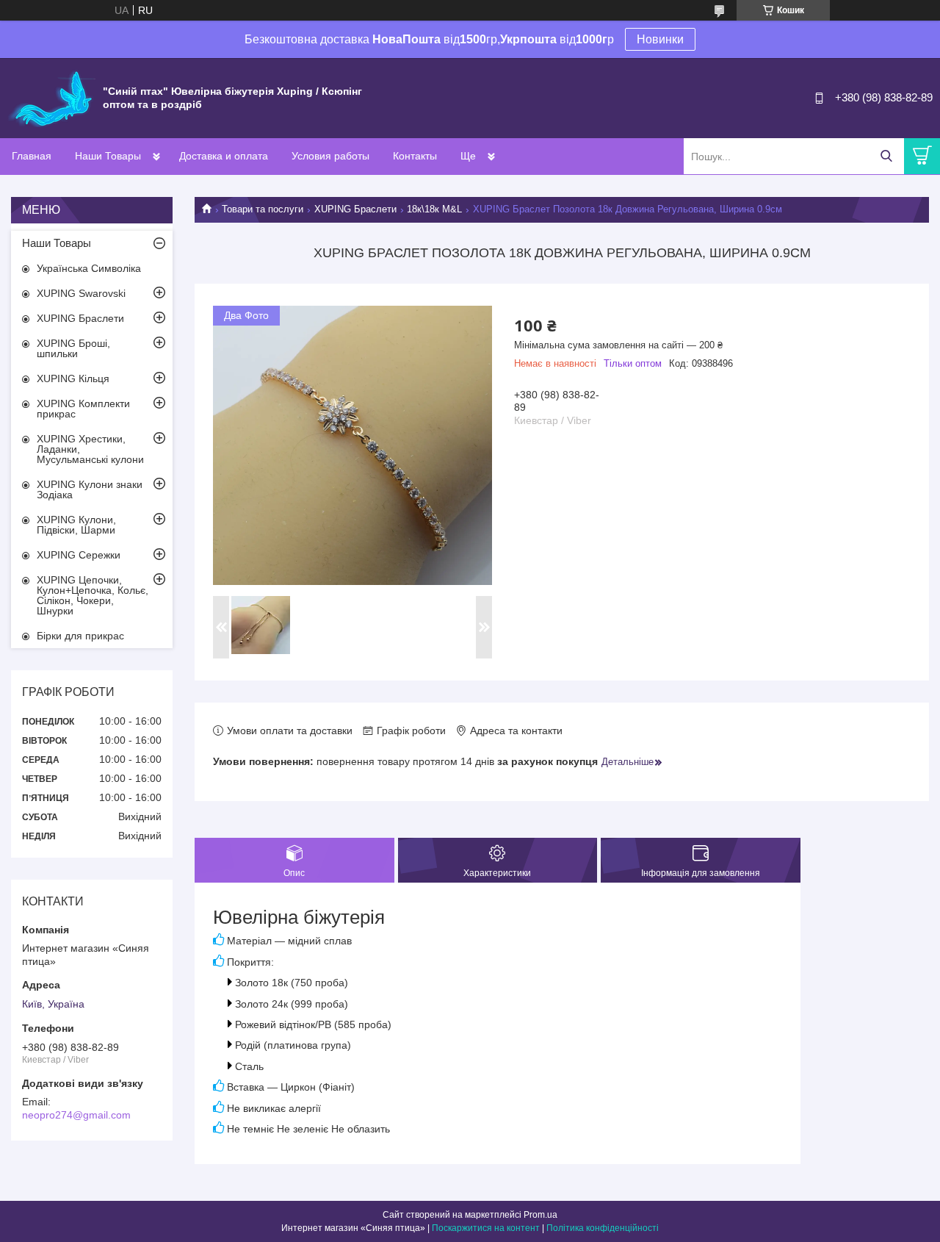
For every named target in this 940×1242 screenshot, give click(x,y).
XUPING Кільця (73, 378)
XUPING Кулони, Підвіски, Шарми (76, 525)
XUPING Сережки (78, 555)
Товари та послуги (262, 209)
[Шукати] (886, 156)
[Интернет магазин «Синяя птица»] (51, 97)
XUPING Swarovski (81, 293)
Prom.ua (540, 1215)
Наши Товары (108, 156)
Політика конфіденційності (602, 1228)
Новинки (660, 39)
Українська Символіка (89, 268)
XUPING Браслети (355, 209)
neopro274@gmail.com (76, 1115)
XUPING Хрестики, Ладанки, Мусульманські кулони (90, 449)
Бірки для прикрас (80, 636)
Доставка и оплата (223, 156)
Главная (31, 156)
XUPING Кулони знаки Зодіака (89, 489)
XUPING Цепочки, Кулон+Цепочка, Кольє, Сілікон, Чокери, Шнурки (92, 595)
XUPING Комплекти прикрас (83, 409)
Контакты (415, 156)
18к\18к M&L (434, 209)
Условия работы (330, 156)
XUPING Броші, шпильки (73, 348)
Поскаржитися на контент (486, 1228)
